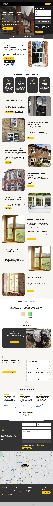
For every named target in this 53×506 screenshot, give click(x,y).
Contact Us (43, 3)
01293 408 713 (6, 442)
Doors (19, 3)
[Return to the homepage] (5, 4)
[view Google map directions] (26, 467)
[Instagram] (45, 489)
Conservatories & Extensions (25, 3)
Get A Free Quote (31, 238)
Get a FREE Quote (7, 28)
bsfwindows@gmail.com (7, 490)
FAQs (27, 493)
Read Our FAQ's (18, 111)
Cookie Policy (35, 502)
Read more (6, 405)
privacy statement (38, 28)
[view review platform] (26, 415)
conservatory (4, 363)
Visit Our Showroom (9, 61)
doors (19, 362)
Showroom (35, 3)
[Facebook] (42, 489)
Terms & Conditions (28, 502)
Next (51, 401)
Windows (16, 3)
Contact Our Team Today (8, 372)
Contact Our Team (8, 58)
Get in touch (30, 186)
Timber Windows (10, 10)
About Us (39, 3)
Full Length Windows (17, 493)
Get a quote (8, 162)
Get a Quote (47, 3)
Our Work (31, 3)
